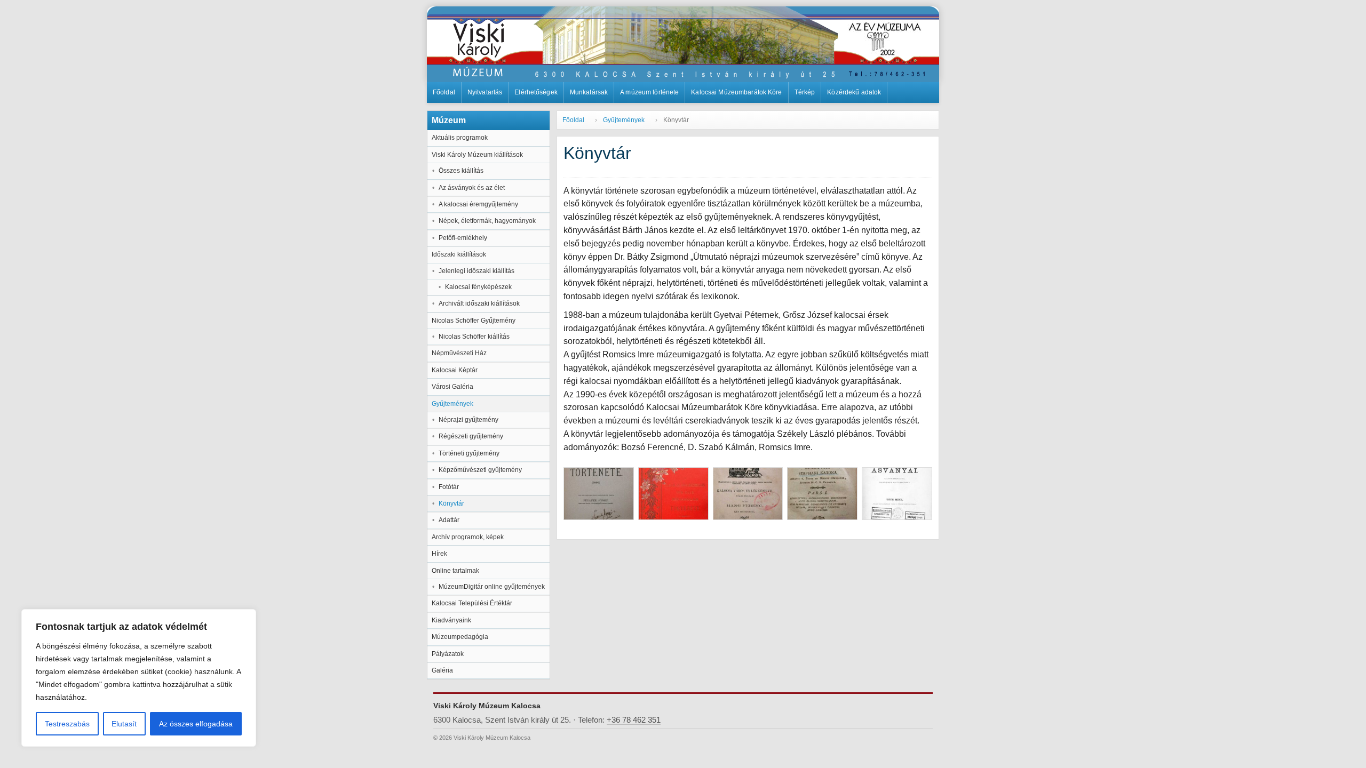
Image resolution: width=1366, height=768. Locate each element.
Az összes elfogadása (196, 723)
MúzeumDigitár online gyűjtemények (492, 586)
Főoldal (444, 92)
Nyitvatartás (484, 92)
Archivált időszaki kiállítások (479, 303)
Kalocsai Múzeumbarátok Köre (736, 92)
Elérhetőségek (536, 92)
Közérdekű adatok (854, 92)
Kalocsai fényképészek (478, 287)
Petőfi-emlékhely (463, 238)
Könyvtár (451, 503)
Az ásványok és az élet (472, 187)
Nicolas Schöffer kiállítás (474, 336)
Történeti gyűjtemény (469, 453)
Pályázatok (448, 654)
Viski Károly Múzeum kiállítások (477, 154)
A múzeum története (649, 92)
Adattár (449, 520)
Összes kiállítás (461, 170)
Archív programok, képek (468, 537)
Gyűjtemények (452, 403)
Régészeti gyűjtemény (471, 436)
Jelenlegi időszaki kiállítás (476, 271)
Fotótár (449, 487)
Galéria (442, 670)
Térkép (805, 92)
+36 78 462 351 (634, 720)
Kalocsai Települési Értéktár (472, 603)
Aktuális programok (460, 137)
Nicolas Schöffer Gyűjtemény (473, 320)
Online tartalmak (455, 570)
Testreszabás (67, 723)
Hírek (439, 553)
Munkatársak (589, 92)
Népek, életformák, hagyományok (487, 221)
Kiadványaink (451, 620)
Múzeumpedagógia (460, 637)
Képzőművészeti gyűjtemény (480, 470)
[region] (138, 678)
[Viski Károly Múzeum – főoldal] (683, 44)
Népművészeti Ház (459, 353)
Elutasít (124, 723)
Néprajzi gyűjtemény (468, 419)
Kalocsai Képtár (455, 370)
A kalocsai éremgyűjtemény (478, 204)
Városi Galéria (452, 386)
